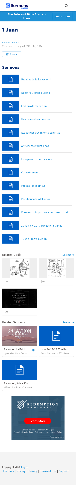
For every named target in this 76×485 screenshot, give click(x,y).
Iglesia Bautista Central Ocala (19, 353)
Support (64, 471)
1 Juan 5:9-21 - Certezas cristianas (41, 225)
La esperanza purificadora (36, 159)
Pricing (21, 471)
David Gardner (48, 353)
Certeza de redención (34, 106)
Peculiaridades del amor (35, 199)
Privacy (32, 471)
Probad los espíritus (33, 185)
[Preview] (32, 350)
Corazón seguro (30, 172)
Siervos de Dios (10, 42)
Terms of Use (48, 471)
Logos (24, 467)
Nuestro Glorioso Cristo (35, 92)
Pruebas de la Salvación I (36, 79)
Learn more (62, 16)
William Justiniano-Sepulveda (19, 387)
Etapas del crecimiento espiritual (41, 132)
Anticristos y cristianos (35, 146)
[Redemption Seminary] (38, 418)
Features (8, 471)
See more (68, 254)
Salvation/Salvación (16, 383)
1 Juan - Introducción (34, 239)
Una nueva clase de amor (36, 119)
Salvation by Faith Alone (18, 349)
